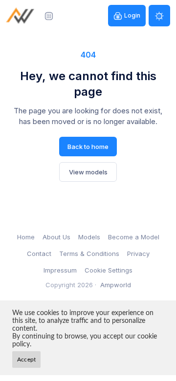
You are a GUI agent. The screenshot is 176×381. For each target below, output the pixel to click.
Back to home (88, 146)
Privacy (138, 253)
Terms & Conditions (89, 253)
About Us (56, 237)
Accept (26, 359)
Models (89, 237)
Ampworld (115, 285)
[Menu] (49, 15)
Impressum (60, 270)
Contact (39, 253)
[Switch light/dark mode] (159, 15)
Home (26, 237)
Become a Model (133, 237)
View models (88, 172)
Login (132, 15)
